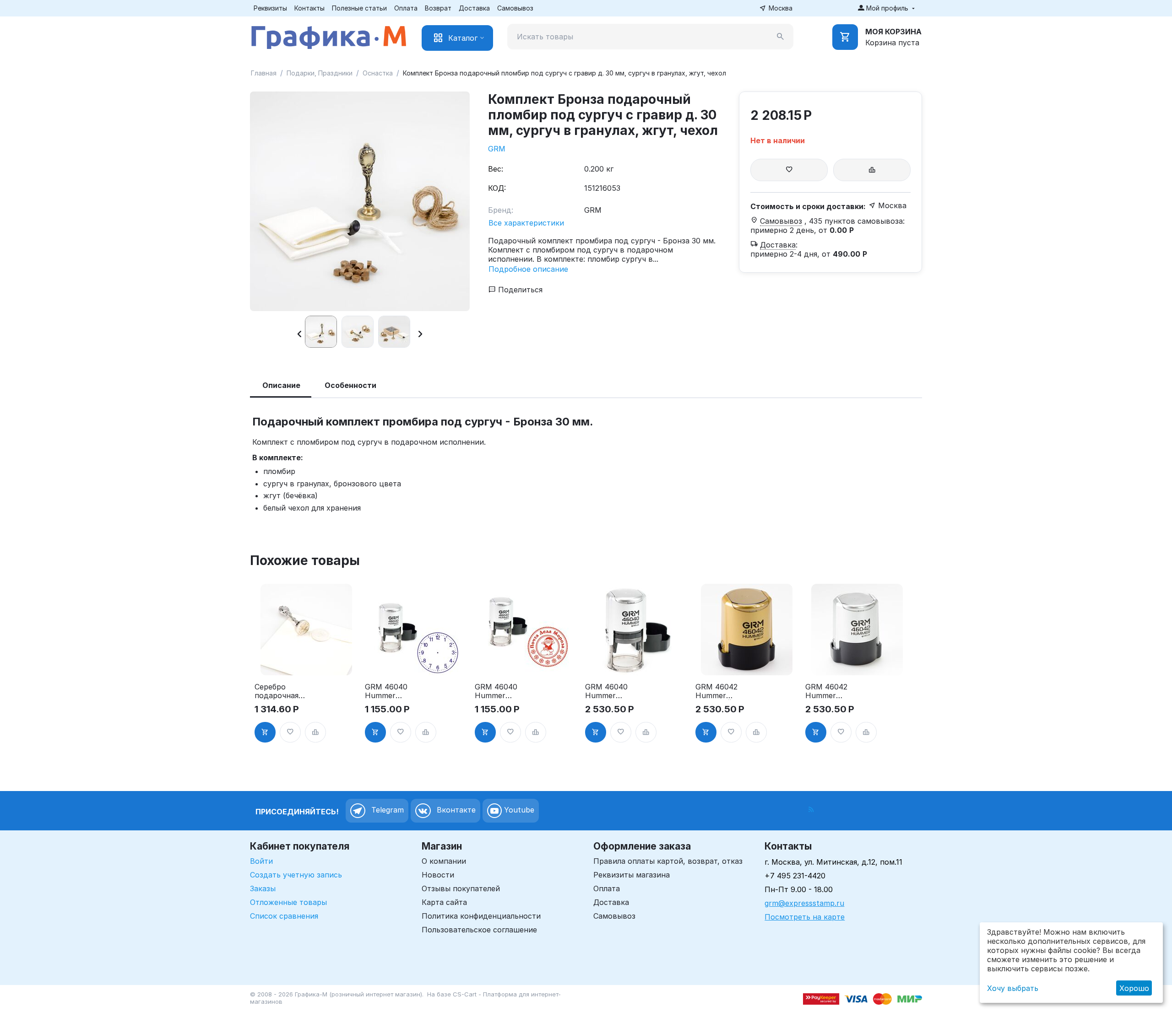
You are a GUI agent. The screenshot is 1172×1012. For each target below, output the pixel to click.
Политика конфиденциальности (481, 915)
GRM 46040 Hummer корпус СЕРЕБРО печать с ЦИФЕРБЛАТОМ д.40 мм (391, 691)
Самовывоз (515, 8)
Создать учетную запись (296, 874)
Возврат (438, 8)
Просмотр (306, 662)
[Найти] (780, 37)
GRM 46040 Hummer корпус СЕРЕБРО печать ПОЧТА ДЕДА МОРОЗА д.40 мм (503, 691)
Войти (261, 861)
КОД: (497, 188)
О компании (444, 861)
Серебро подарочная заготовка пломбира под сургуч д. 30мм (282, 691)
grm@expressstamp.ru (804, 903)
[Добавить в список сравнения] (872, 170)
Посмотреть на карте (805, 916)
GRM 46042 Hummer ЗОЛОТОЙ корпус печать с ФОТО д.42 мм (722, 691)
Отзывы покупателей (461, 888)
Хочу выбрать (1012, 988)
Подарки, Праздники (320, 73)
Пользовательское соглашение (479, 929)
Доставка (474, 8)
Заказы (263, 888)
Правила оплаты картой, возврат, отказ (668, 861)
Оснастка (378, 73)
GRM (496, 148)
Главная (264, 73)
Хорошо (1134, 988)
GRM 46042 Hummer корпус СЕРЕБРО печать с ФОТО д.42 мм (833, 691)
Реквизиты (270, 8)
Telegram (386, 810)
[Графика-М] (328, 35)
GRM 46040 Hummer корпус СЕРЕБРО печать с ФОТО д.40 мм (613, 691)
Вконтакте (455, 810)
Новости (438, 874)
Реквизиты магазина (631, 874)
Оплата (406, 8)
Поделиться (519, 289)
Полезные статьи (359, 8)
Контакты (309, 8)
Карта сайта (444, 902)
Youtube (518, 810)
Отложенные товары (288, 902)
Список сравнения (284, 915)
